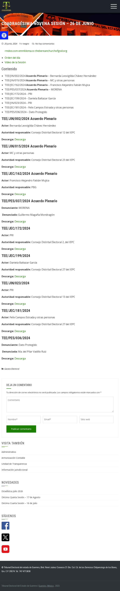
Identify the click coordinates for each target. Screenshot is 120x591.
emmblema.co (26, 51)
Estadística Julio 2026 (12, 491)
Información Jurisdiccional (15, 469)
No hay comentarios (44, 43)
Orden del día (12, 57)
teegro (26, 43)
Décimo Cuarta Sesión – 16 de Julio (19, 503)
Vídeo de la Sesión (15, 62)
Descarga (20, 139)
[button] (4, 35)
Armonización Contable (13, 457)
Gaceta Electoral (11, 368)
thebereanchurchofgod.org (51, 51)
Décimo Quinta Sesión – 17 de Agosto (21, 497)
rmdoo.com (11, 51)
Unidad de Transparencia (14, 463)
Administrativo (9, 451)
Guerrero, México (46, 586)
